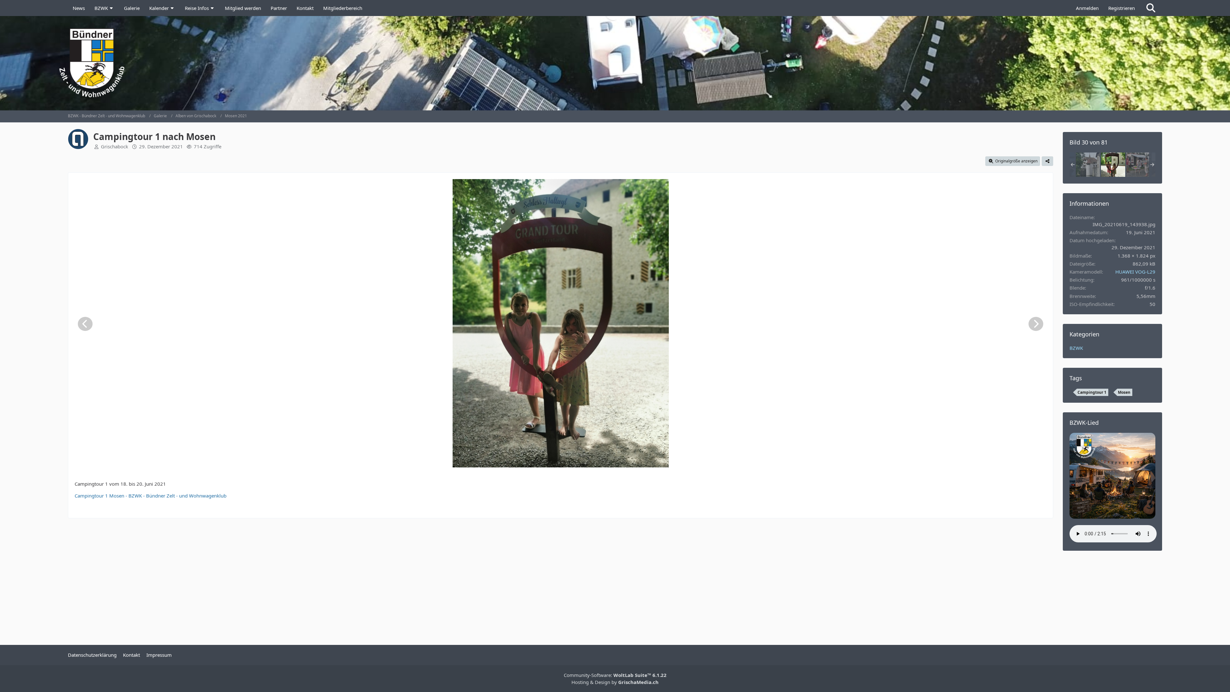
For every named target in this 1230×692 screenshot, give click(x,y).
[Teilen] (1047, 161)
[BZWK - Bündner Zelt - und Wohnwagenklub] (615, 62)
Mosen (1124, 392)
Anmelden (1087, 8)
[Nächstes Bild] (1036, 324)
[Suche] (1151, 8)
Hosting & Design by (615, 682)
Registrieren (1121, 8)
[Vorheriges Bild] (85, 324)
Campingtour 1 (1092, 392)
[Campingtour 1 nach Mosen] (1088, 164)
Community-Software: (615, 675)
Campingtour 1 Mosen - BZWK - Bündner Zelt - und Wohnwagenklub (150, 495)
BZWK (1076, 348)
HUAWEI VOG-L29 (1135, 271)
